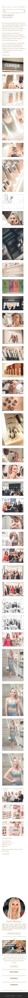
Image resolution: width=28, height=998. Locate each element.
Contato (19, 996)
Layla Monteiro (10, 996)
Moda (10, 17)
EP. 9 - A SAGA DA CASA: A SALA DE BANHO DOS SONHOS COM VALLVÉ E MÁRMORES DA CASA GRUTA (14, 955)
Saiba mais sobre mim (14, 933)
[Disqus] (14, 874)
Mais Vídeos (14, 966)
